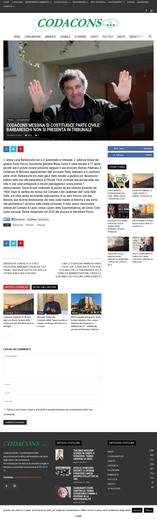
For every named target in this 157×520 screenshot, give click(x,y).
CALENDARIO (143, 2)
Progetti (134, 37)
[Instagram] (151, 11)
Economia (80, 37)
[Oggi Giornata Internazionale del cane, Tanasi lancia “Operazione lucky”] (118, 180)
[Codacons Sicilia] (78, 23)
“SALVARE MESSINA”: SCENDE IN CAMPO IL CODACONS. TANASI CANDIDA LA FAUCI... (84, 454)
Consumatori (33, 37)
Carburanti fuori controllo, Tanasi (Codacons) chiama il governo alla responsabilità (85, 494)
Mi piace (147, 148)
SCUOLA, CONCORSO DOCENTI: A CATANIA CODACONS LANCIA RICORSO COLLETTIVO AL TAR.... (86, 473)
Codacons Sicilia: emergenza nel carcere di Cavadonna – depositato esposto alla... (118, 259)
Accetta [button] (137, 510)
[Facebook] (146, 11)
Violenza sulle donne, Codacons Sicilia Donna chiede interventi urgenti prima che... (118, 226)
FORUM (130, 2)
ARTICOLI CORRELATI (17, 287)
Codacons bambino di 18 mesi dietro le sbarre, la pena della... (142, 193)
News (17, 37)
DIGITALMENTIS (115, 2)
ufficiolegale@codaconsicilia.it (27, 477)
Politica (108, 37)
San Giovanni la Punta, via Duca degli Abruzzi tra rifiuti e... (142, 223)
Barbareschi (18, 225)
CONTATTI (7, 6)
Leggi (79, 515)
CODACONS (17, 2)
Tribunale (41, 225)
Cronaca (65, 37)
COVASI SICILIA (60, 2)
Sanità (121, 37)
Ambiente (50, 37)
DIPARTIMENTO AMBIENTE (37, 2)
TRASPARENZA (79, 2)
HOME (6, 2)
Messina (29, 225)
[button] (150, 37)
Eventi (94, 37)
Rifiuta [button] (148, 510)
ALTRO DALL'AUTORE (44, 287)
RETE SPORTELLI (98, 2)
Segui (148, 155)
